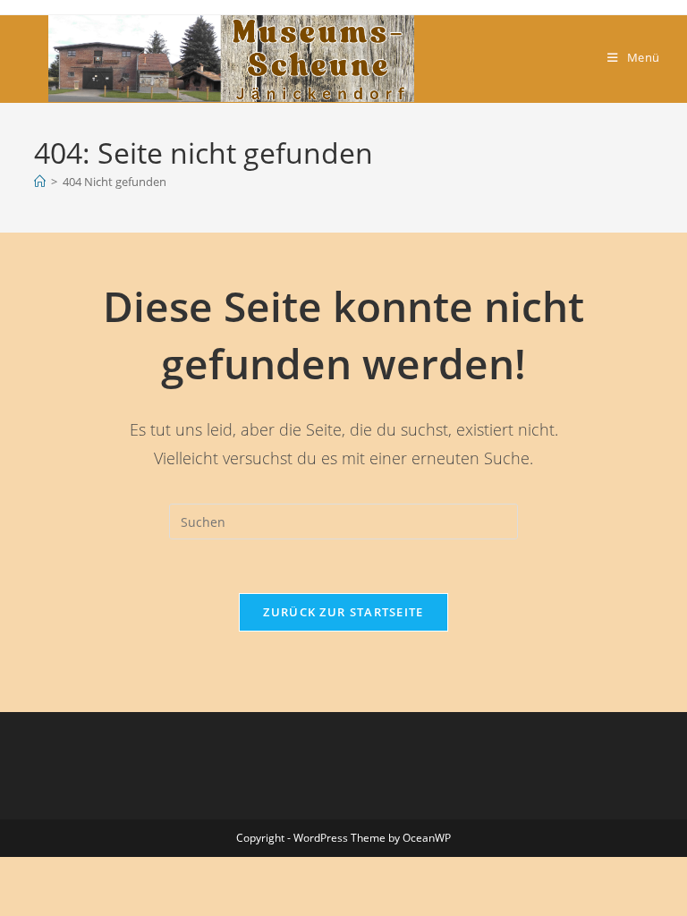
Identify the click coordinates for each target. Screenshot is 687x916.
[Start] (40, 182)
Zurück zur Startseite (343, 612)
